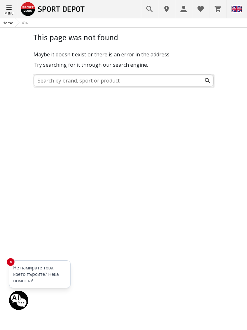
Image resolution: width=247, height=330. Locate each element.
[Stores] (166, 9)
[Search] (149, 9)
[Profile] (183, 9)
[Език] (236, 9)
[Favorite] (200, 9)
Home (8, 22)
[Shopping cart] (217, 9)
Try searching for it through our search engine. (90, 64)
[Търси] (207, 80)
